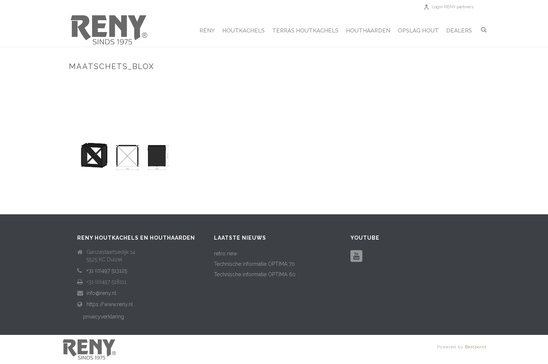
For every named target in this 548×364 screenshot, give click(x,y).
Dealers (459, 30)
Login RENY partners (452, 6)
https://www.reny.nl (109, 304)
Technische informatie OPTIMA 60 (255, 274)
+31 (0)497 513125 (106, 271)
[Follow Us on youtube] (356, 256)
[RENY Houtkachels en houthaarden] (89, 349)
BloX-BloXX (409, 82)
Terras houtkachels (305, 30)
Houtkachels (243, 30)
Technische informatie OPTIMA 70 (254, 264)
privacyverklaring (103, 317)
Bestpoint (475, 347)
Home (383, 82)
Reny (207, 30)
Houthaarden (368, 30)
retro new (225, 253)
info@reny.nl (101, 293)
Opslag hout (418, 30)
